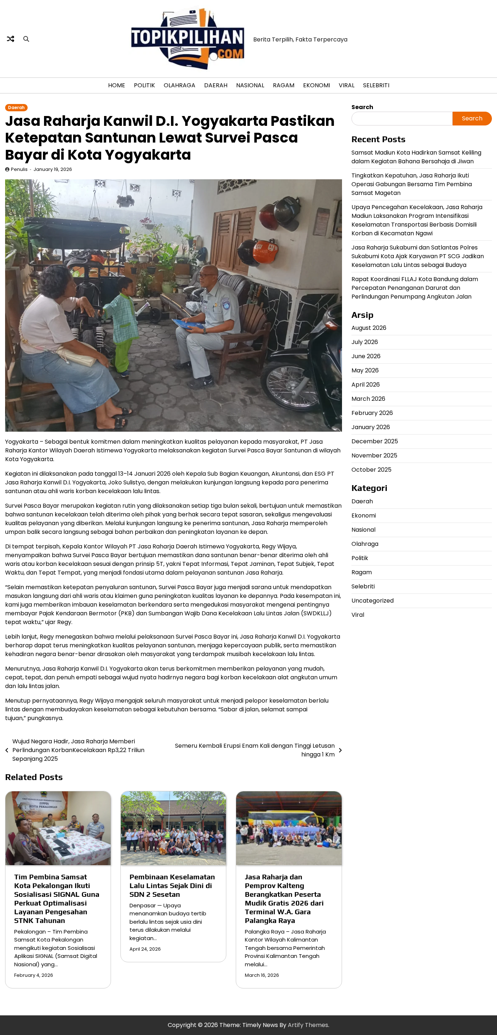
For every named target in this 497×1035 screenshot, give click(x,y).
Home (116, 85)
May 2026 (365, 370)
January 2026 (370, 427)
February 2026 (372, 413)
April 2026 (365, 384)
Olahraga (179, 85)
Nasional (250, 85)
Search (362, 107)
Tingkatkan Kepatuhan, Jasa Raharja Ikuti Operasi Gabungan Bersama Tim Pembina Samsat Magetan (411, 184)
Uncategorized (372, 600)
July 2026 (364, 342)
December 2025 (374, 441)
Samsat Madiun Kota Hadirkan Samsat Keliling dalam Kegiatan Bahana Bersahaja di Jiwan (416, 156)
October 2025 (371, 469)
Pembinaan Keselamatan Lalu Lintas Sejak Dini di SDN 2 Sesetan (172, 885)
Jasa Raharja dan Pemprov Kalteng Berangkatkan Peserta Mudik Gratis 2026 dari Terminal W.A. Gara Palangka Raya (284, 898)
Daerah (215, 85)
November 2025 (374, 455)
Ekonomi (316, 85)
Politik (144, 85)
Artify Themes (308, 1025)
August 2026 (368, 328)
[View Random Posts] (10, 38)
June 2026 (366, 356)
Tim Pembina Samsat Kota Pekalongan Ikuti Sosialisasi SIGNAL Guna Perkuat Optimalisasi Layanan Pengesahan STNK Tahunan (56, 898)
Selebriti (376, 85)
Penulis (19, 169)
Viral (346, 85)
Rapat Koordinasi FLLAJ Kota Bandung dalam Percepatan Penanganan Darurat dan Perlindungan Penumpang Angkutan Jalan (414, 287)
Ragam (283, 85)
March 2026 (368, 399)
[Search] (26, 38)
